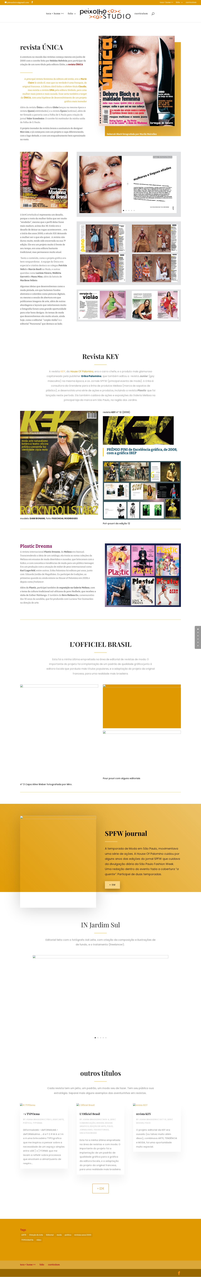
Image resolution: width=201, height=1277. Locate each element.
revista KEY (143, 1114)
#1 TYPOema (31, 1114)
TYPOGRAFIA (27, 1240)
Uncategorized (88, 1133)
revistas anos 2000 (82, 1235)
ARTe (61, 1119)
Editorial (50, 1235)
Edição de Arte (98, 1126)
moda (59, 1235)
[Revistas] (143, 606)
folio (178, 2)
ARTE (23, 1235)
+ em (112, 884)
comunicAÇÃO (87, 1123)
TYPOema (37, 1123)
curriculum (191, 2)
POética (27, 1123)
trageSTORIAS (101, 1129)
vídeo (38, 1240)
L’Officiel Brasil (90, 1114)
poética (68, 1235)
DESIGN (100, 1123)
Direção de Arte (36, 1235)
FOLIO (110, 1126)
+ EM (100, 1188)
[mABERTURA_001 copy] (100, 1044)
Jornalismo (86, 1129)
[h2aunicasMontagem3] (129, 216)
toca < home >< (166, 2)
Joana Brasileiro (35, 1119)
